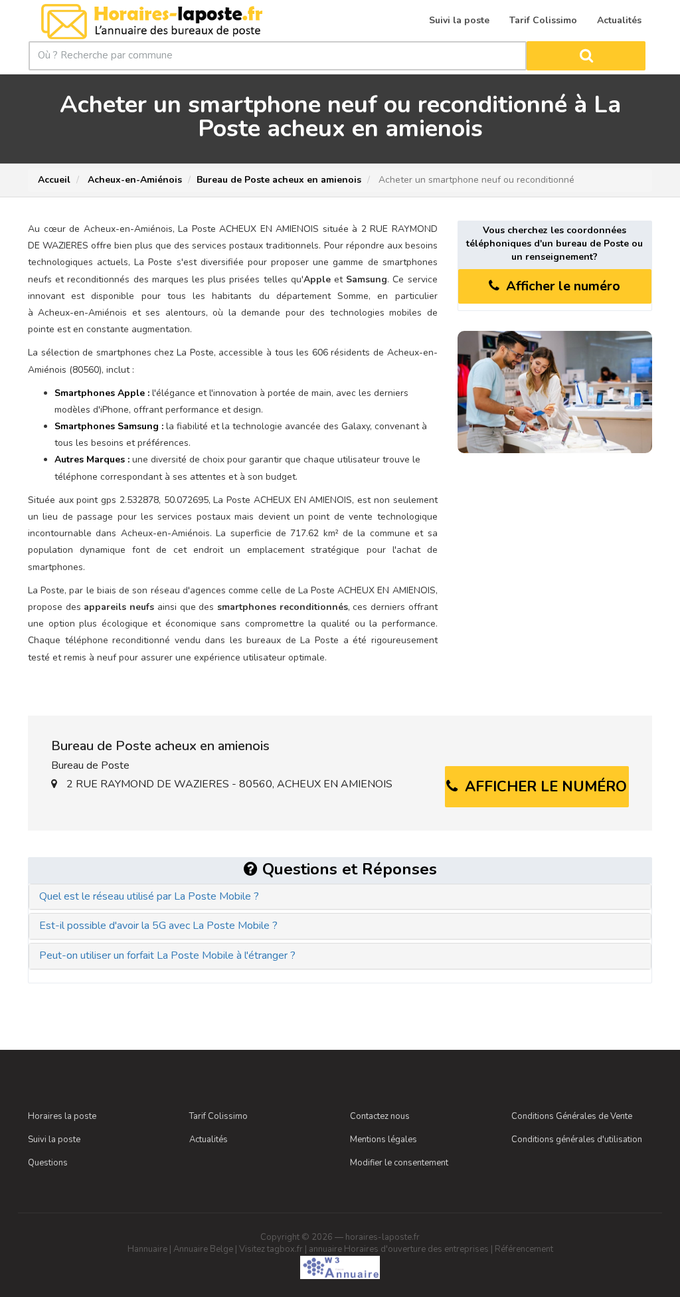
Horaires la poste (62, 1116)
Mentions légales (383, 1140)
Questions (48, 1163)
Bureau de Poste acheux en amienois (279, 179)
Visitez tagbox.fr (271, 1249)
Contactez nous (380, 1116)
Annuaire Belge (203, 1249)
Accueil (54, 179)
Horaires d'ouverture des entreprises (416, 1249)
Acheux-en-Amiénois (133, 179)
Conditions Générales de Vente (571, 1116)
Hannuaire (147, 1249)
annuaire (325, 1249)
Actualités (208, 1140)
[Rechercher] (586, 55)
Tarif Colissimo (218, 1116)
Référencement (524, 1249)
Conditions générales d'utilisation (576, 1140)
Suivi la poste (54, 1140)
